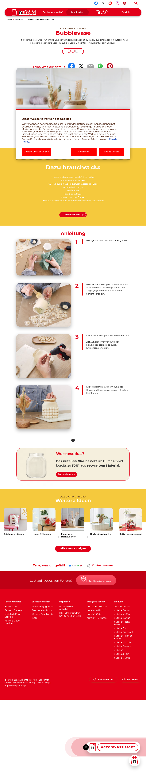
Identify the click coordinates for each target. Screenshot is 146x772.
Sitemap (21, 686)
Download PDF (72, 215)
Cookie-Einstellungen (36, 152)
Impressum (10, 686)
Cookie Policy (43, 683)
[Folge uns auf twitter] (103, 3)
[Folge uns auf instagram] (117, 3)
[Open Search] (136, 3)
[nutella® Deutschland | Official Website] (24, 12)
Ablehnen (84, 152)
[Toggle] (86, 747)
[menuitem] (52, 12)
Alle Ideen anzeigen (73, 548)
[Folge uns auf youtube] (110, 3)
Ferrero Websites (13, 602)
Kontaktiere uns (102, 565)
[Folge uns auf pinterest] (124, 3)
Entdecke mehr (66, 474)
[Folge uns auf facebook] (96, 3)
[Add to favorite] (73, 441)
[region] (73, 134)
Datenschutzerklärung (24, 683)
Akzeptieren (111, 152)
